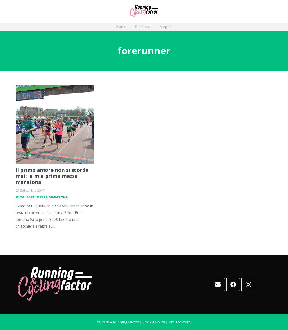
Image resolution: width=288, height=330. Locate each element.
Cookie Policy (154, 322)
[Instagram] (248, 285)
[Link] (144, 11)
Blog (20, 197)
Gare (30, 197)
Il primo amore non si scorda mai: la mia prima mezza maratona (52, 176)
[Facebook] (233, 285)
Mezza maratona (52, 197)
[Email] (218, 285)
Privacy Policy (180, 322)
